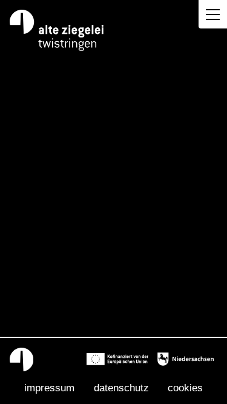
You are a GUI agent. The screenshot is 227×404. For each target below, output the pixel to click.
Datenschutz (121, 388)
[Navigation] (213, 14)
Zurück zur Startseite (113, 264)
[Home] (57, 30)
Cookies (185, 388)
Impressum (49, 388)
